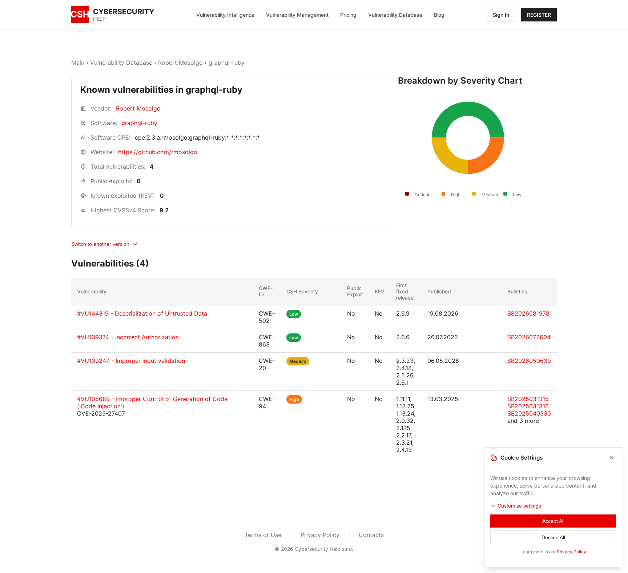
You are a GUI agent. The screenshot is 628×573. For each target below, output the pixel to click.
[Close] (611, 457)
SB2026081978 (528, 313)
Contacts (371, 534)
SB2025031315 (528, 398)
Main (77, 62)
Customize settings (519, 506)
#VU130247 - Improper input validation (131, 360)
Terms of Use (263, 534)
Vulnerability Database (395, 15)
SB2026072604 (529, 337)
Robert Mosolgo (180, 62)
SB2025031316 (528, 406)
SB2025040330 (529, 413)
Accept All (553, 521)
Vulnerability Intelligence (225, 15)
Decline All (553, 537)
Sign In (501, 15)
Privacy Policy (320, 534)
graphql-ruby (227, 62)
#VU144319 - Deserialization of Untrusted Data (142, 313)
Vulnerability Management (297, 15)
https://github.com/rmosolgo (157, 152)
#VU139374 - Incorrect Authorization (128, 337)
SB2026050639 (529, 360)
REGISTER (539, 15)
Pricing (348, 15)
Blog (439, 15)
